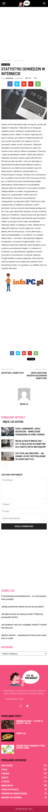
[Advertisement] (24, 32)
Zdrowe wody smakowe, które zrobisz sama (30, 747)
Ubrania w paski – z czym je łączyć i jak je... (29, 722)
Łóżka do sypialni (9, 789)
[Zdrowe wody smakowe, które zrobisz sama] (7, 749)
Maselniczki (7, 785)
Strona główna (6, 60)
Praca (4, 769)
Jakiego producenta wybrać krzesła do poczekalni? (22, 606)
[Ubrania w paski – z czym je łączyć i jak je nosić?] (7, 724)
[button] (44, 3)
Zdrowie (5, 773)
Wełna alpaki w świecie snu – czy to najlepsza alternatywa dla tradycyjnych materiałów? (30, 444)
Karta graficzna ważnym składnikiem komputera (37, 376)
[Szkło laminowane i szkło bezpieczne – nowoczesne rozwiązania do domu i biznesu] (7, 431)
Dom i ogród (5, 64)
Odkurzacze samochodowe (14, 793)
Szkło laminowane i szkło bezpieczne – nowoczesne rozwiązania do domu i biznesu (30, 431)
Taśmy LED (21, 733)
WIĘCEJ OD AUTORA (13, 421)
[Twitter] (27, 706)
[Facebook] (20, 706)
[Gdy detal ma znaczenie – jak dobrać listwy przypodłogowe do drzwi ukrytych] (7, 456)
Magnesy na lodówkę (11, 797)
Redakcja (9, 78)
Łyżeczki (5, 781)
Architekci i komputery (12, 373)
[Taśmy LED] (7, 736)
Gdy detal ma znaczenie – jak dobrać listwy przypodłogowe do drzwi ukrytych (30, 456)
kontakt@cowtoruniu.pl (33, 699)
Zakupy (4, 777)
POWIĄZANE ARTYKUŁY (13, 417)
